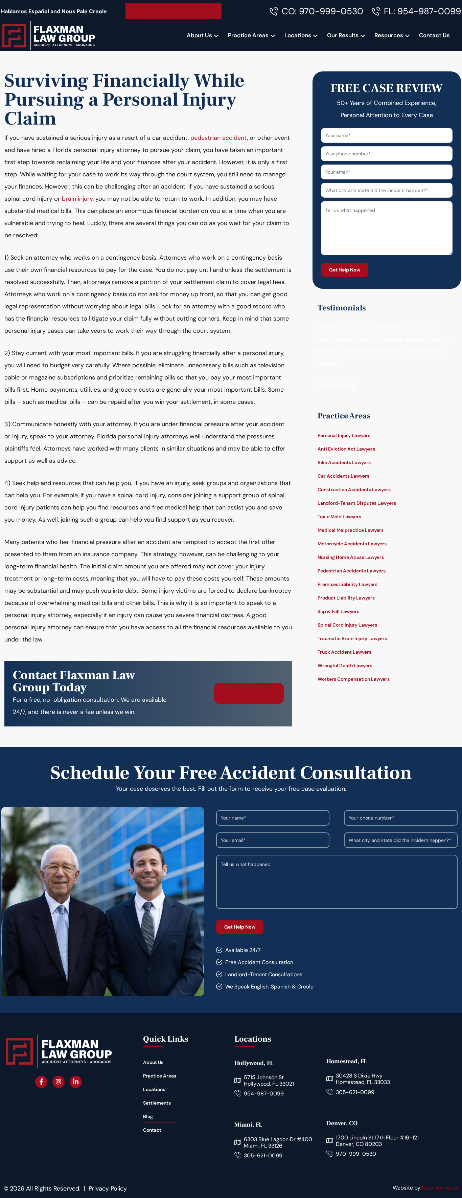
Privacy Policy (108, 1188)
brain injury (77, 199)
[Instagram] (58, 1082)
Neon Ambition (440, 1187)
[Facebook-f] (41, 1082)
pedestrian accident (218, 138)
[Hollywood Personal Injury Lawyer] (48, 35)
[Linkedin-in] (76, 1082)
